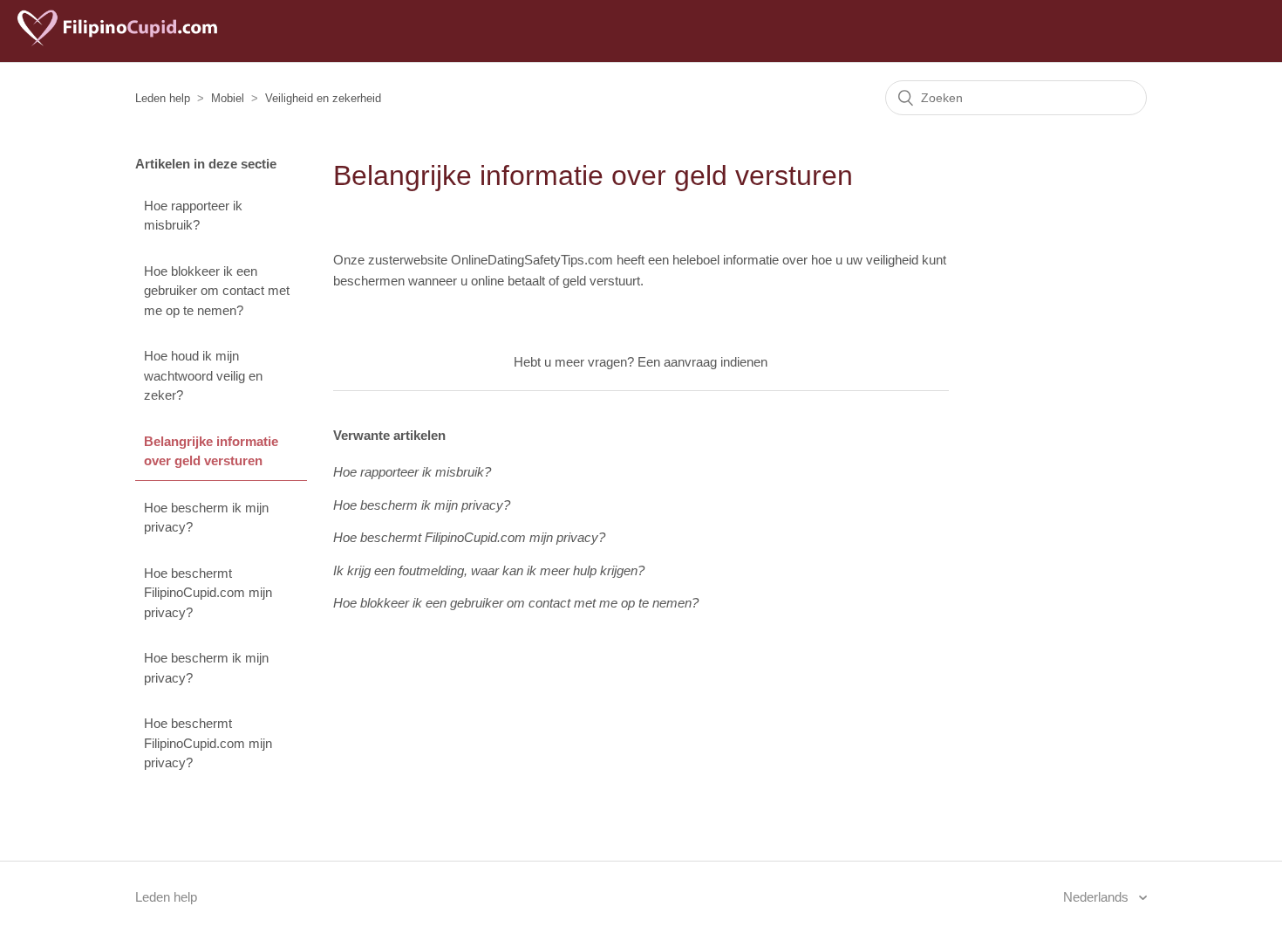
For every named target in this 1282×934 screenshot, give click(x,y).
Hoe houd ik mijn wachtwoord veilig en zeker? (203, 375)
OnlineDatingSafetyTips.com (532, 259)
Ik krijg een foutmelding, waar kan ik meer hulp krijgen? (488, 570)
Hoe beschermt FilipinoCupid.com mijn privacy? (208, 593)
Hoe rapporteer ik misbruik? (193, 215)
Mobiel (227, 98)
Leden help (162, 98)
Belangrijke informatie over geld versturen (211, 451)
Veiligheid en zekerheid (323, 98)
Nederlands (1097, 896)
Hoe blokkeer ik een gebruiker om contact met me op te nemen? (217, 291)
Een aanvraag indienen (702, 361)
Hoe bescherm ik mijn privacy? (206, 517)
